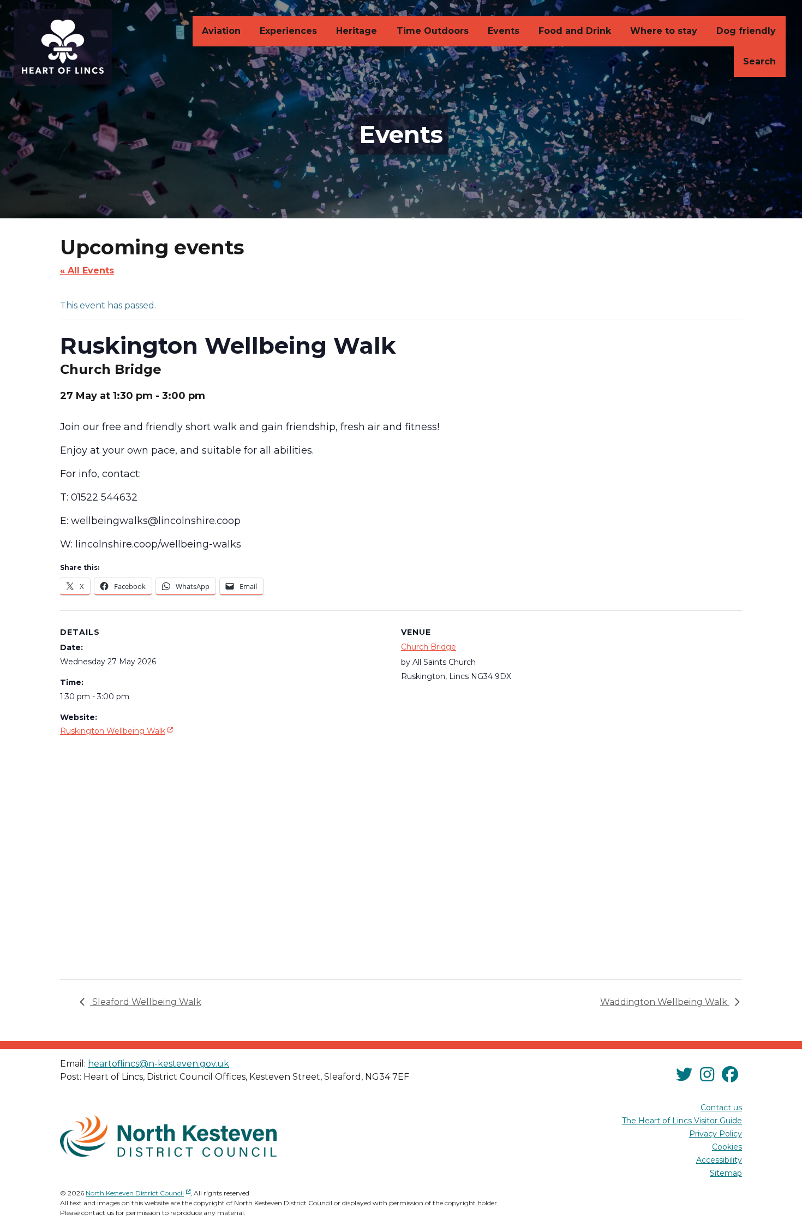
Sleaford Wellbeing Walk (145, 1002)
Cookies (727, 1147)
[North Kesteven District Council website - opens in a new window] (168, 1136)
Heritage (356, 31)
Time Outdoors (433, 31)
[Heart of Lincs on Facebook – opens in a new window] (730, 1075)
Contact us (721, 1107)
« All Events (87, 270)
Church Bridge (428, 647)
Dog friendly (746, 31)
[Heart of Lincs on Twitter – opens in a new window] (684, 1075)
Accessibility (719, 1160)
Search (759, 61)
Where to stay (663, 31)
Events (503, 31)
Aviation (221, 31)
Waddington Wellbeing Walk (664, 1002)
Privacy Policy (715, 1134)
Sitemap (726, 1173)
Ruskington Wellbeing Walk (117, 730)
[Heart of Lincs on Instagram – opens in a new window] (707, 1075)
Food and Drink (574, 31)
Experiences (288, 31)
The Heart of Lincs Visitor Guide (682, 1121)
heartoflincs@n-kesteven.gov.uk (158, 1063)
